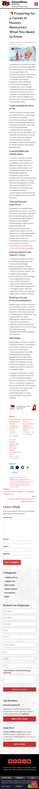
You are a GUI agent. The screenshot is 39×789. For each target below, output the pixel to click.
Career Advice (11, 577)
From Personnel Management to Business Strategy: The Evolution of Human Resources (14, 426)
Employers (9, 585)
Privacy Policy (27, 767)
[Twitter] (15, 761)
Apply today (14, 383)
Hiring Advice (10, 589)
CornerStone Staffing (15, 481)
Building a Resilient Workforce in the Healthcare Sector (21, 500)
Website (6, 554)
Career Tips (9, 581)
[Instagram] (24, 761)
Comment (8, 517)
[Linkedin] (19, 761)
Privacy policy (5, 786)
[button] (36, 4)
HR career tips (26, 481)
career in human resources (22, 479)
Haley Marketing (30, 769)
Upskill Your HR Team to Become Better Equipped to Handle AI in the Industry (28, 425)
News (24, 477)
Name (6, 539)
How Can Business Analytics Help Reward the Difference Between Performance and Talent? (15, 447)
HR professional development (19, 484)
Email (6, 546)
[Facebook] (10, 761)
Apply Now (19, 744)
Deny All (19, 786)
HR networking (23, 483)
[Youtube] (29, 761)
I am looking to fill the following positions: (16, 671)
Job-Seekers (18, 477)
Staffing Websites (17, 769)
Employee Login (19, 719)
